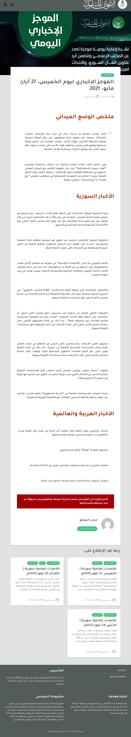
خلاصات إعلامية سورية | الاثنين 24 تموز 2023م (98, 623)
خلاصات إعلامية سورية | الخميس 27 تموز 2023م (98, 571)
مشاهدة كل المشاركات (87, 529)
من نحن (122, 670)
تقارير (42, 563)
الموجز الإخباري (107, 75)
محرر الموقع (90, 97)
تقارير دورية (97, 563)
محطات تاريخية (118, 677)
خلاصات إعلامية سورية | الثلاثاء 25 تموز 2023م (41, 571)
